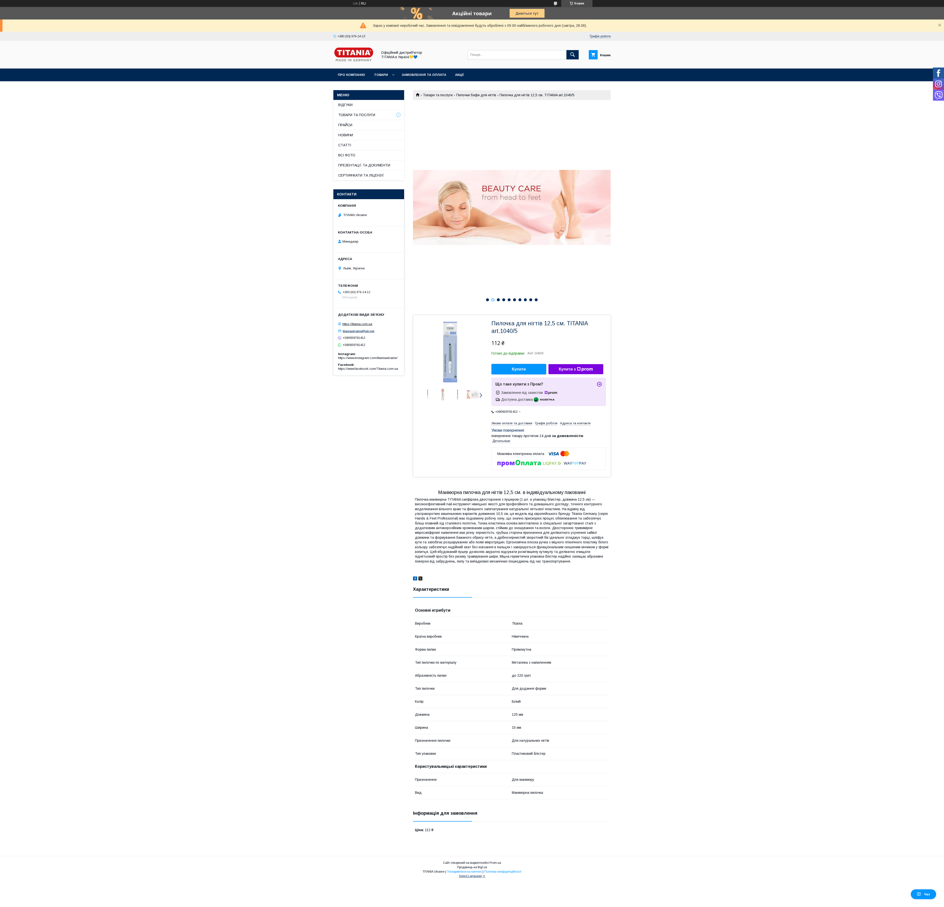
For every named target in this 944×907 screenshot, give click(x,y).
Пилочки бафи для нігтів (476, 95)
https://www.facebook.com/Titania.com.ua (368, 369)
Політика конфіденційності (502, 871)
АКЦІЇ (459, 75)
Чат (927, 894)
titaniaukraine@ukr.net (358, 331)
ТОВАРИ (381, 75)
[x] (420, 579)
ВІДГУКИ (345, 105)
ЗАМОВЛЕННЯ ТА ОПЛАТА (424, 75)
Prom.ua (495, 863)
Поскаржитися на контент (464, 871)
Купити (519, 369)
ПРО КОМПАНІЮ (351, 75)
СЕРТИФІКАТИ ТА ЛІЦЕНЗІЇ (361, 175)
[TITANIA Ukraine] (354, 62)
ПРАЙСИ (345, 125)
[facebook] (415, 579)
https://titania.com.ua (357, 324)
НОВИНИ (345, 135)
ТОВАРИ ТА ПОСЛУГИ (356, 115)
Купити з (567, 369)
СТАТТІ (344, 145)
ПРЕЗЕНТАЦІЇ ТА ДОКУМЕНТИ (364, 165)
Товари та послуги (438, 95)
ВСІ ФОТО (346, 155)
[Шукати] (572, 54)
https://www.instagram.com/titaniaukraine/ (368, 358)
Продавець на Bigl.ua (472, 867)
